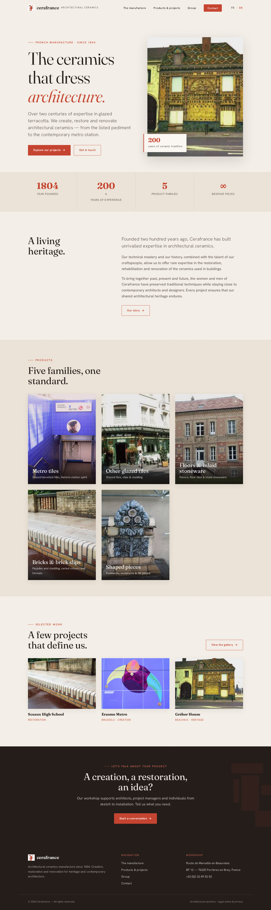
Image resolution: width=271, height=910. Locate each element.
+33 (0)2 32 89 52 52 (199, 876)
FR (232, 7)
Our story (136, 310)
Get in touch (87, 150)
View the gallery (224, 644)
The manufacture (134, 8)
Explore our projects (49, 150)
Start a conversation (135, 818)
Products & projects (167, 8)
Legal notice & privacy (230, 901)
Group (192, 8)
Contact (213, 8)
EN (241, 7)
